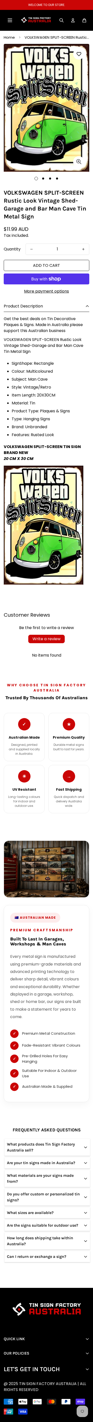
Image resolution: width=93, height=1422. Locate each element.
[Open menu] (10, 20)
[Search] (61, 20)
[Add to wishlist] (78, 54)
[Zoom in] (78, 161)
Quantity (12, 249)
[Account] (72, 20)
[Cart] (84, 20)
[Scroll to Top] (50, 1396)
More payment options (46, 291)
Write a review (46, 639)
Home (9, 37)
